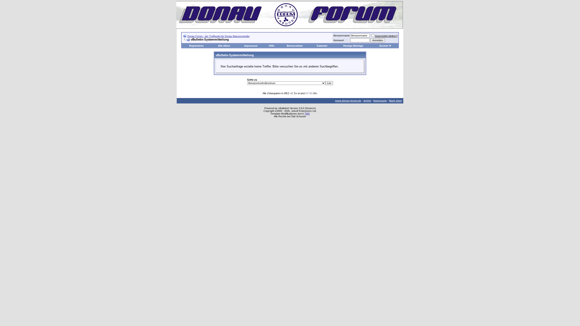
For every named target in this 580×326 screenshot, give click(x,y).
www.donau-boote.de (348, 100)
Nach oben (395, 100)
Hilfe (271, 45)
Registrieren (196, 45)
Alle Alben (224, 45)
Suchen (383, 45)
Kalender (322, 45)
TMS (307, 113)
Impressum (251, 45)
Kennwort (339, 40)
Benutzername (342, 35)
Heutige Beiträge (353, 45)
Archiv (367, 100)
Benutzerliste (295, 45)
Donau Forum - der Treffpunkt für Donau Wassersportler (218, 36)
